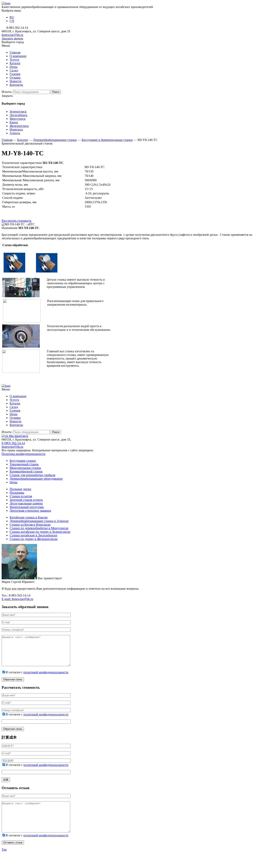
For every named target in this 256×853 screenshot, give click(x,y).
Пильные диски (20, 489)
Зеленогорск (18, 111)
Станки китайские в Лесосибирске (33, 535)
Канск (14, 122)
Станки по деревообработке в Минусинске (39, 528)
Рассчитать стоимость (16, 220)
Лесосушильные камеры (26, 503)
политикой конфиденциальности (45, 672)
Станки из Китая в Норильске (30, 524)
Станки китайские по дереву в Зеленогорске (40, 531)
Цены (13, 482)
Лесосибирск (18, 115)
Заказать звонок (12, 38)
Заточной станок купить (26, 499)
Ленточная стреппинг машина (30, 510)
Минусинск (18, 118)
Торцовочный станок (24, 464)
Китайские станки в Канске (29, 517)
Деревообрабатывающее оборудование (36, 478)
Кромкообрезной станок (26, 471)
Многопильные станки (25, 468)
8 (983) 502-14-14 (13, 443)
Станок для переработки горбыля (32, 475)
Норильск (16, 129)
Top (4, 849)
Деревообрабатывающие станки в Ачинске (39, 521)
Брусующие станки (23, 460)
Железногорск (19, 126)
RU (12, 17)
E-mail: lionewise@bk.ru (17, 599)
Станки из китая (21, 496)
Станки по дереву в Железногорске (34, 539)
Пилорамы (17, 492)
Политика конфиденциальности (23, 454)
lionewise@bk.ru (12, 35)
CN (12, 21)
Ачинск (15, 133)
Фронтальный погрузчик (27, 507)
